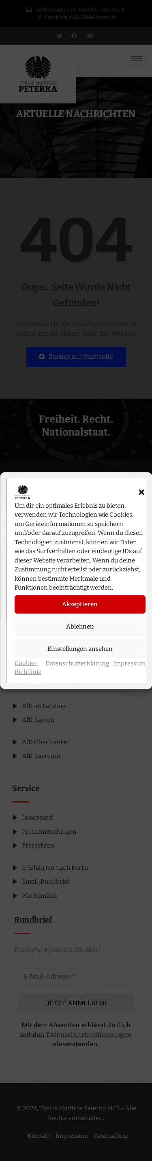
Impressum (129, 663)
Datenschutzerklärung (77, 663)
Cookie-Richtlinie (27, 667)
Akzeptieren (80, 604)
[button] (141, 492)
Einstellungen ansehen (79, 648)
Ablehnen (80, 626)
